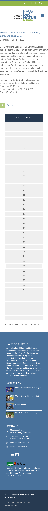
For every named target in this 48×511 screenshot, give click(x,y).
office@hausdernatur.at (19, 443)
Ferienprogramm (22, 404)
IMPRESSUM (23, 502)
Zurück (9, 105)
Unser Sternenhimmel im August (28, 388)
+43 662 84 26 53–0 (20, 436)
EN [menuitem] (40, 3)
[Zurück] (2, 105)
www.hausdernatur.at (18, 446)
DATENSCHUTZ (13, 506)
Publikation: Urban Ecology (26, 413)
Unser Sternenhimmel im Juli (27, 396)
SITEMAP (9, 502)
